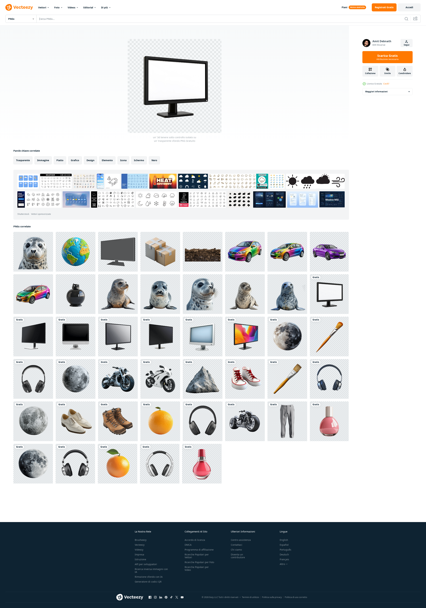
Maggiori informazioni (376, 91)
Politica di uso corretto (296, 597)
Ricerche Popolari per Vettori (197, 556)
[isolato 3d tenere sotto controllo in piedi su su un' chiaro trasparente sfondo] (118, 336)
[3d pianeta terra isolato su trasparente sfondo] (75, 252)
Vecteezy (139, 544)
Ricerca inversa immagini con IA (151, 570)
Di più (104, 7)
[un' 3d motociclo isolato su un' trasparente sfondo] (118, 379)
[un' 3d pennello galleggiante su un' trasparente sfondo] (287, 379)
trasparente (23, 160)
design (90, 160)
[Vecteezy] (19, 7)
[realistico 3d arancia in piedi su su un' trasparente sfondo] (117, 464)
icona (123, 160)
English (284, 539)
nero (154, 160)
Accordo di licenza (195, 539)
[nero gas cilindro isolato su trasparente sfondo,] (75, 294)
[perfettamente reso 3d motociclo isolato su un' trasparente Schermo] (160, 379)
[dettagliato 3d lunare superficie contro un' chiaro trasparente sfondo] (75, 379)
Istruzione (140, 559)
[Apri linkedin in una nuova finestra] (160, 597)
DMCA (188, 544)
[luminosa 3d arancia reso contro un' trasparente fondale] (160, 421)
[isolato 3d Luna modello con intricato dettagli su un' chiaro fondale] (33, 421)
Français (284, 559)
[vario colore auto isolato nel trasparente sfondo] (33, 294)
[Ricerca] (406, 19)
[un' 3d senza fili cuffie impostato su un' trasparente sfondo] (159, 464)
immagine (43, 160)
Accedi (409, 7)
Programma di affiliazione (199, 549)
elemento (107, 160)
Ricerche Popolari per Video (197, 568)
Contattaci (236, 544)
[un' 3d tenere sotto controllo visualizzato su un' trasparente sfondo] (160, 336)
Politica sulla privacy (272, 597)
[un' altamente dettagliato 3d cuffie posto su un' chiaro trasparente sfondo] (329, 379)
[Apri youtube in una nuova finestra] (182, 597)
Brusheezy (140, 539)
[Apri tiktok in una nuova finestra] (171, 597)
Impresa (139, 554)
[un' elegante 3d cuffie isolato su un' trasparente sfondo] (202, 421)
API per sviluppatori (146, 564)
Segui (406, 44)
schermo (139, 160)
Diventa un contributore (238, 556)
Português (285, 549)
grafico (75, 160)
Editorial (88, 7)
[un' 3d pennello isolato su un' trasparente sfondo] (329, 336)
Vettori (42, 7)
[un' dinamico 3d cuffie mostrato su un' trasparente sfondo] (33, 379)
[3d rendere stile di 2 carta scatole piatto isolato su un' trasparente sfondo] (160, 252)
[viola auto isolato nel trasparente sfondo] (329, 252)
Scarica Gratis (387, 57)
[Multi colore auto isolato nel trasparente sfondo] (245, 252)
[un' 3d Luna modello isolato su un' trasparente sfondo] (287, 336)
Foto (57, 7)
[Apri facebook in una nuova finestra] (150, 597)
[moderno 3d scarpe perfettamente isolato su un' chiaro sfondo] (75, 421)
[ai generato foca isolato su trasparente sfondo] (33, 252)
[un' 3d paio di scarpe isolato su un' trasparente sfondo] (245, 379)
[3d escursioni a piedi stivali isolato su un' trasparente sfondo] (118, 421)
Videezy (139, 549)
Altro (282, 564)
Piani (344, 7)
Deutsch (284, 554)
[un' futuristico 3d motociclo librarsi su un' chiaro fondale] (245, 421)
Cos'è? (386, 83)
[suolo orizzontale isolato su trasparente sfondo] (202, 252)
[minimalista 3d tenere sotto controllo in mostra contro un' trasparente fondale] (202, 336)
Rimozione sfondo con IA (149, 576)
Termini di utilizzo (250, 597)
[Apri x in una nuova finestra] (176, 597)
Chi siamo (236, 549)
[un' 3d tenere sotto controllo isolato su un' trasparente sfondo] (329, 294)
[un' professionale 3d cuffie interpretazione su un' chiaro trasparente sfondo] (75, 464)
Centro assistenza (241, 539)
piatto (59, 160)
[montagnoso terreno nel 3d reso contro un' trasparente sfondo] (202, 379)
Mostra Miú (332, 199)
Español (284, 544)
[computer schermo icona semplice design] (118, 252)
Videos (71, 7)
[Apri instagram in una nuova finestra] (155, 597)
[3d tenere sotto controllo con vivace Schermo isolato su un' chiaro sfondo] (245, 336)
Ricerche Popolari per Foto (199, 562)
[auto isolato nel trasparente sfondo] (287, 252)
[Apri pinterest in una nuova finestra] (166, 597)
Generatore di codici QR (148, 581)
